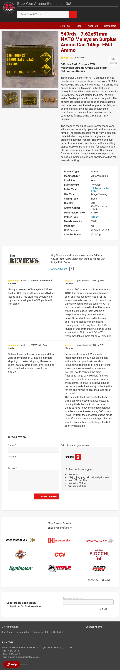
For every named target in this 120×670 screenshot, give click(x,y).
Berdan (94, 217)
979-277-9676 (12, 650)
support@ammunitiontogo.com (23, 656)
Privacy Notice (23, 632)
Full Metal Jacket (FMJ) (99, 189)
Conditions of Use (41, 632)
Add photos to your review (75, 445)
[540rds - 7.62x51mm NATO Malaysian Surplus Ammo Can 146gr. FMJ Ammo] (30, 59)
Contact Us (58, 632)
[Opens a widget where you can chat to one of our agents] (11, 664)
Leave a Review (59, 268)
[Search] (73, 14)
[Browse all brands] (114, 580)
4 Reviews (79, 57)
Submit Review (49, 496)
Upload (69, 456)
